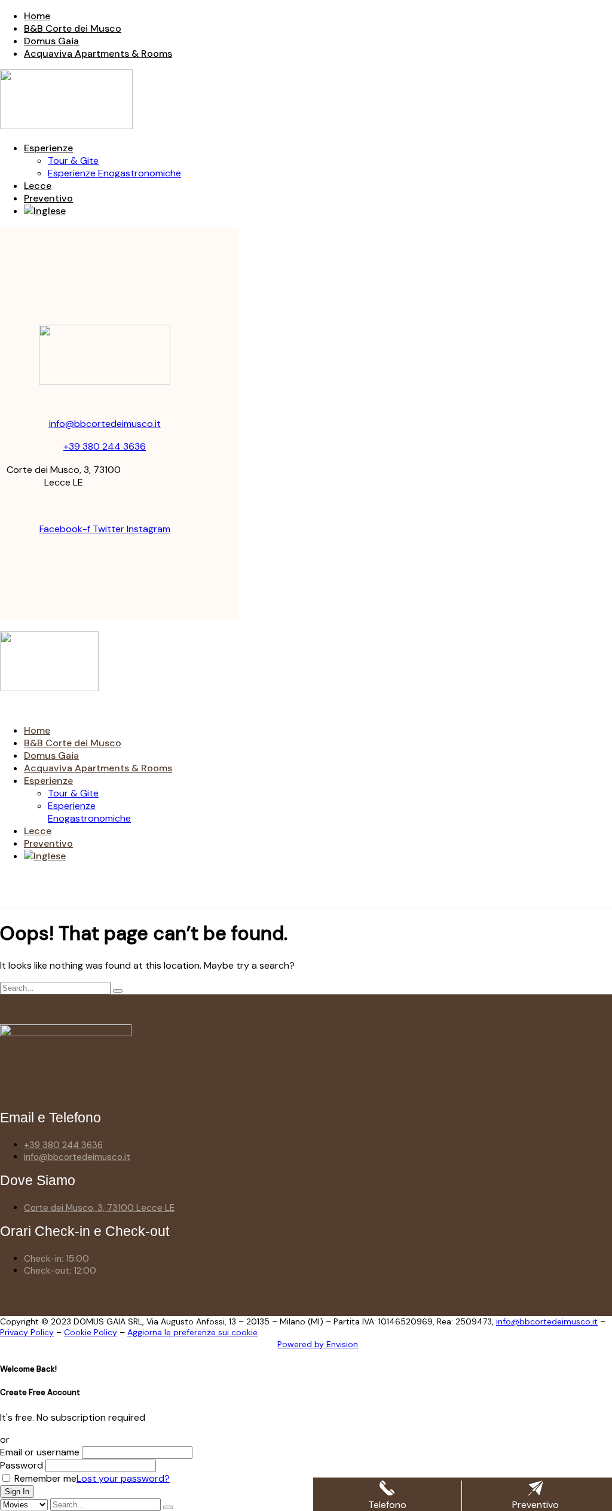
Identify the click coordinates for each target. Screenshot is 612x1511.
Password (21, 1465)
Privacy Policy (27, 1332)
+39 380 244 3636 (104, 446)
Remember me (44, 1478)
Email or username (39, 1452)
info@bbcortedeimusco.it (105, 423)
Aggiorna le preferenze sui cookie (192, 1332)
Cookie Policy (90, 1332)
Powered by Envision (317, 1344)
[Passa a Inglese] (45, 210)
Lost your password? (123, 1478)
